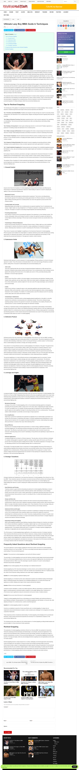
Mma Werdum (65, 58)
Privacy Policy (23, 1)
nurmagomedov (64, 124)
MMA (18, 19)
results (63, 126)
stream (67, 128)
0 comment (17, 27)
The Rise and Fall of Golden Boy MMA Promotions (42, 662)
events (62, 114)
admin (7, 27)
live (66, 122)
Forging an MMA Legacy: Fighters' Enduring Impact (27, 698)
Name (5, 720)
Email (31, 720)
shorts (58, 128)
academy (66, 12)
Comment (6, 706)
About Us (10, 1)
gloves (23, 12)
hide (15, 34)
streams (72, 128)
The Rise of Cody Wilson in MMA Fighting (11, 682)
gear (71, 118)
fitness (63, 118)
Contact (16, 1)
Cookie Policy (4, 767)
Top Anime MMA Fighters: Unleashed (41, 740)
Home (5, 1)
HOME (5, 12)
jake (70, 120)
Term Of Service (32, 1)
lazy (5, 653)
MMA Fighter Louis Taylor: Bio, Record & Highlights (45, 682)
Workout (37, 12)
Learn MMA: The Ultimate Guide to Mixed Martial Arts (16, 663)
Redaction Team (40, 1)
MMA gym (29, 12)
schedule (68, 126)
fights (58, 118)
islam (67, 120)
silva (63, 128)
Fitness (55, 743)
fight (17, 12)
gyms (63, 120)
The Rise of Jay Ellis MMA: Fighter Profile (10, 698)
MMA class (56, 742)
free (67, 118)
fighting (68, 116)
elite (58, 114)
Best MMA (6, 15)
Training (44, 12)
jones (58, 122)
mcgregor (71, 122)
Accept (74, 766)
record (70, 124)
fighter (58, 116)
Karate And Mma (42, 697)
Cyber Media (48, 1)
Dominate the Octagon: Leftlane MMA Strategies (28, 682)
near (58, 124)
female (66, 114)
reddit (58, 126)
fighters (58, 12)
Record (52, 12)
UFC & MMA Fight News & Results (41, 752)
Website (5, 726)
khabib (62, 122)
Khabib (11, 12)
